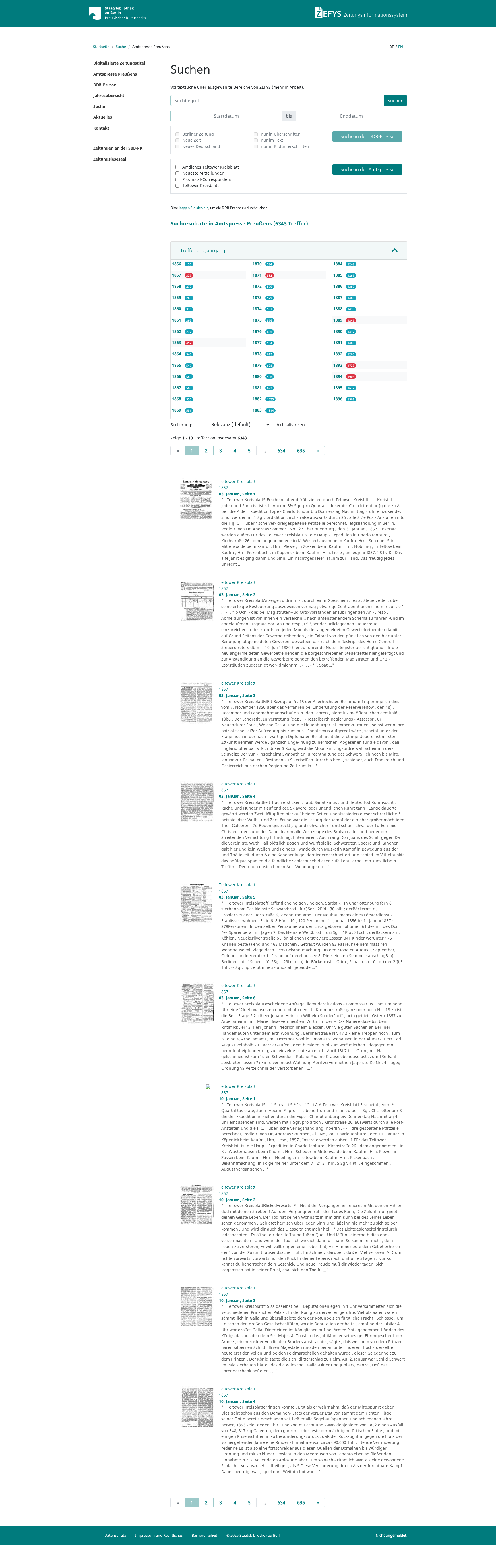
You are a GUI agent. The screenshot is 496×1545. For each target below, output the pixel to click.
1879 (258, 365)
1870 (258, 263)
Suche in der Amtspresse (367, 169)
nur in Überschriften (281, 134)
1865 (177, 365)
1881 (258, 387)
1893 (338, 365)
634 (281, 450)
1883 (258, 410)
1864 (177, 353)
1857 (177, 275)
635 (301, 450)
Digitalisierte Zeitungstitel (119, 63)
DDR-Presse (104, 84)
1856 (177, 263)
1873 (258, 297)
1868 (177, 398)
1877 (258, 342)
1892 (338, 353)
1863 (177, 342)
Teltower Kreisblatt (200, 185)
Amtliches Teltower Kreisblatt (210, 167)
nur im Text (272, 140)
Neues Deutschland (201, 146)
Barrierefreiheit (204, 1535)
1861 (177, 320)
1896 (338, 398)
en (400, 46)
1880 (258, 376)
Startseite (101, 46)
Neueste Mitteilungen (203, 173)
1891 (338, 342)
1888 (338, 308)
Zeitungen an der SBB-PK (117, 148)
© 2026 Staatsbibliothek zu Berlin (254, 1535)
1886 (338, 286)
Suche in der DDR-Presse (367, 136)
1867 (177, 387)
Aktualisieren (290, 425)
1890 (338, 331)
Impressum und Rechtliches (159, 1535)
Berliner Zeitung (198, 134)
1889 (338, 320)
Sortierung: (181, 424)
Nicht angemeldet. (391, 1535)
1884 (338, 263)
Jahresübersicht (108, 95)
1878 (258, 353)
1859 (177, 297)
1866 (177, 376)
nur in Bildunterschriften (285, 146)
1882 (258, 398)
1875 (258, 320)
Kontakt (101, 128)
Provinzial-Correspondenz (207, 179)
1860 (177, 308)
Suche (121, 46)
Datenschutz (115, 1535)
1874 (258, 308)
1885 (338, 275)
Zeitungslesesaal (109, 159)
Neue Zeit (191, 140)
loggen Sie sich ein (193, 208)
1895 (338, 387)
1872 (258, 286)
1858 (177, 286)
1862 (177, 331)
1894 (338, 376)
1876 (258, 331)
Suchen (396, 100)
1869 (177, 410)
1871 (258, 275)
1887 (338, 297)
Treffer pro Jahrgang (202, 250)
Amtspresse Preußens (115, 74)
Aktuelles (102, 117)
